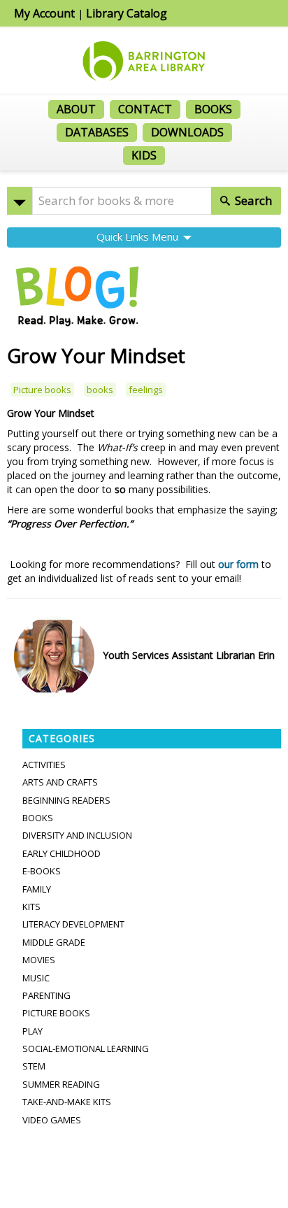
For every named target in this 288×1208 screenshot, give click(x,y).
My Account (44, 13)
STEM (33, 1066)
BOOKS (213, 109)
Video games (51, 1120)
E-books (41, 871)
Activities (44, 764)
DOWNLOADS (187, 132)
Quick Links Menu (138, 236)
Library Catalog (126, 13)
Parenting (46, 995)
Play (32, 1031)
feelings (146, 389)
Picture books (42, 389)
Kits (31, 906)
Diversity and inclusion (77, 835)
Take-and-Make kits (66, 1101)
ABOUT (76, 109)
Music (36, 978)
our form (238, 564)
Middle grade (53, 942)
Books (37, 817)
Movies (38, 959)
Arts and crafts (60, 782)
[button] (19, 201)
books (100, 389)
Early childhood (61, 853)
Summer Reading (61, 1084)
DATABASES (97, 132)
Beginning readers (66, 800)
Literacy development (73, 924)
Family (36, 889)
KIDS (144, 155)
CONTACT (145, 109)
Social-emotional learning (85, 1048)
